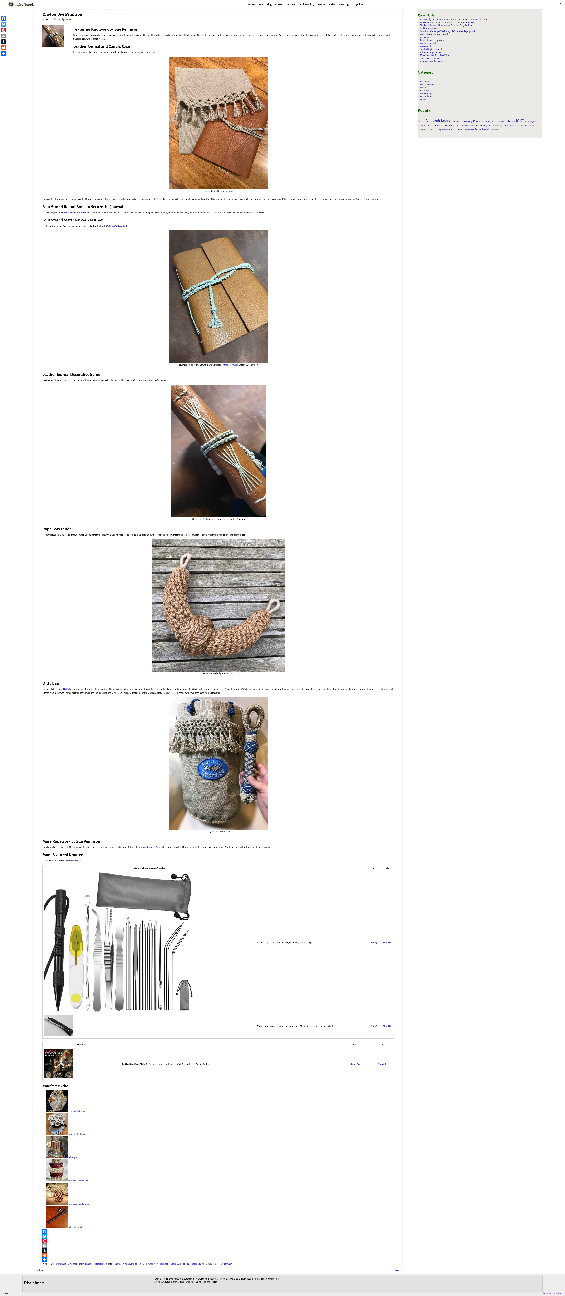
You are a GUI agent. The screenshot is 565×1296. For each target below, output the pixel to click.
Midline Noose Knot (429, 28)
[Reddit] (218, 1255)
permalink (228, 1264)
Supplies (358, 4)
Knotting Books (531, 121)
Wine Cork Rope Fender (430, 52)
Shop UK (387, 942)
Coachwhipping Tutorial (431, 49)
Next (398, 1270)
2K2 (261, 4)
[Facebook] (218, 1231)
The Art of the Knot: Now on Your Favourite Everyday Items (446, 25)
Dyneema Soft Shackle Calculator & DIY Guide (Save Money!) (447, 22)
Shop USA (355, 1064)
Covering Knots (134, 1264)
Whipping (494, 130)
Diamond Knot (489, 121)
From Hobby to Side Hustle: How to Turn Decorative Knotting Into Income (453, 19)
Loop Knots (449, 125)
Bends (421, 121)
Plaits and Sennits (177, 1264)
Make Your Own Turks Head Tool (434, 55)
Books (278, 4)
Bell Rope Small (75, 1227)
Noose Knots (499, 125)
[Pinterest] (218, 1241)
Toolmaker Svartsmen (430, 58)
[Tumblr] (218, 1250)
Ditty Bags (72, 1264)
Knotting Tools (424, 125)
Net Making (425, 93)
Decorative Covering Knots (432, 40)
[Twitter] (218, 1236)
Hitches (510, 121)
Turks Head (269, 689)
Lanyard (437, 125)
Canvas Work (121, 1264)
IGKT (144, 1264)
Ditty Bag (68, 689)
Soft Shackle (433, 130)
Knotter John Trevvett (77, 1134)
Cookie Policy (306, 4)
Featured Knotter (85, 1264)
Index (332, 4)
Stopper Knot (469, 130)
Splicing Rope (445, 129)
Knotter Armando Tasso (78, 1204)
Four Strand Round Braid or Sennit (73, 212)
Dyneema (501, 121)
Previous (38, 1270)
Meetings (344, 4)
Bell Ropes (72, 1157)
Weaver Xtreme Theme (554, 1293)
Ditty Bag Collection (77, 1111)
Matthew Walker (230, 365)
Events (321, 4)
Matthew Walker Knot (116, 226)
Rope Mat (424, 99)
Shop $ (374, 942)
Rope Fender (191, 1264)
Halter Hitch (425, 46)
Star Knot (202, 1264)
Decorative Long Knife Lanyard (434, 34)
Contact (290, 4)
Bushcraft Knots (438, 121)
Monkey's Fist (485, 125)
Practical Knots (100, 1264)
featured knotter (384, 35)
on (150, 847)
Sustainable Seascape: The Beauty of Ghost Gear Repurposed (447, 31)
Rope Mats (423, 129)
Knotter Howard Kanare (78, 1181)
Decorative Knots (59, 1264)
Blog (269, 4)
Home (251, 4)
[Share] (218, 1259)
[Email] (218, 1245)
